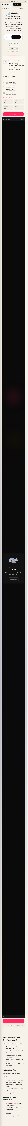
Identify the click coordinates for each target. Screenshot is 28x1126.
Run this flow (12, 114)
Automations (14, 1103)
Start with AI (12, 1021)
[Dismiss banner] (25, 1)
